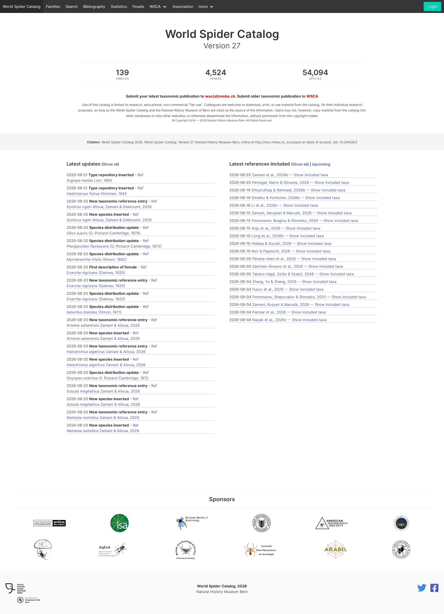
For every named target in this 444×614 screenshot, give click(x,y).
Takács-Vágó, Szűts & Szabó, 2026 (283, 274)
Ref (140, 174)
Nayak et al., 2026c (269, 319)
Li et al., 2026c (265, 205)
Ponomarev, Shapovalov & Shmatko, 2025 (289, 297)
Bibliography (94, 6)
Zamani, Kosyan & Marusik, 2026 (280, 304)
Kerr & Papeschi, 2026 (271, 251)
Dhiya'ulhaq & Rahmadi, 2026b (278, 190)
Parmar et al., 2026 (269, 312)
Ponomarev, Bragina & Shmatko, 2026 (285, 220)
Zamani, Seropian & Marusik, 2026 (281, 213)
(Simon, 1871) (94, 312)
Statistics (119, 6)
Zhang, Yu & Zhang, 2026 (274, 281)
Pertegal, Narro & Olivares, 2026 (280, 182)
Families (53, 6)
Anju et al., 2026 (266, 228)
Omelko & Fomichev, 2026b (276, 197)
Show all (110, 164)
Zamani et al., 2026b (270, 174)
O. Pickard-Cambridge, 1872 (107, 378)
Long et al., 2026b (268, 235)
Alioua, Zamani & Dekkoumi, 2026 (109, 206)
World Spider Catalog (21, 6)
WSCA (155, 6)
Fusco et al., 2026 (268, 289)
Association (183, 6)
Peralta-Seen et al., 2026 (274, 258)
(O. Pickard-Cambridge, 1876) (104, 233)
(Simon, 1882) (97, 259)
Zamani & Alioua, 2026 (103, 325)
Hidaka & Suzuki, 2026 (271, 243)
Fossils (138, 6)
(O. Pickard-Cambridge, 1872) (114, 246)
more (203, 6)
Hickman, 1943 (97, 193)
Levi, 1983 (89, 180)
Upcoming (321, 164)
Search (72, 6)
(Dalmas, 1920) (96, 272)
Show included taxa (311, 174)
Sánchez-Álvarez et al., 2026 (277, 266)
